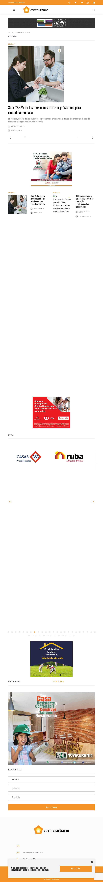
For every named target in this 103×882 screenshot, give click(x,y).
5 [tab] (23, 632)
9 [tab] (38, 632)
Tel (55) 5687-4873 (30, 859)
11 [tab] (46, 632)
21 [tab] (83, 632)
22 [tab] (87, 632)
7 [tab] (31, 632)
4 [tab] (19, 632)
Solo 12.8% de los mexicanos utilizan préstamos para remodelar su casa (44, 109)
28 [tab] (40, 635)
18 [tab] (72, 632)
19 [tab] (76, 632)
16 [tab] (64, 632)
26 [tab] (32, 635)
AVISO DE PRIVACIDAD (51, 879)
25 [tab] (29, 635)
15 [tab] (61, 632)
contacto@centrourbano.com (33, 852)
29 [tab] (44, 635)
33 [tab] (59, 635)
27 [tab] (36, 635)
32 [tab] (55, 635)
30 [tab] (47, 635)
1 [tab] (8, 632)
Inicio (10, 33)
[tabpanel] (72, 457)
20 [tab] (80, 632)
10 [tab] (42, 632)
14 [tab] (57, 632)
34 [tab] (63, 635)
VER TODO (58, 682)
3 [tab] (15, 632)
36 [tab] (70, 635)
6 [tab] (27, 632)
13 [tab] (53, 632)
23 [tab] (91, 632)
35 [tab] (66, 635)
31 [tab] (51, 635)
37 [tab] (74, 635)
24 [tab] (95, 632)
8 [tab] (34, 632)
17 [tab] (68, 632)
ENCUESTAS (14, 682)
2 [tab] (12, 632)
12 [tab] (49, 632)
